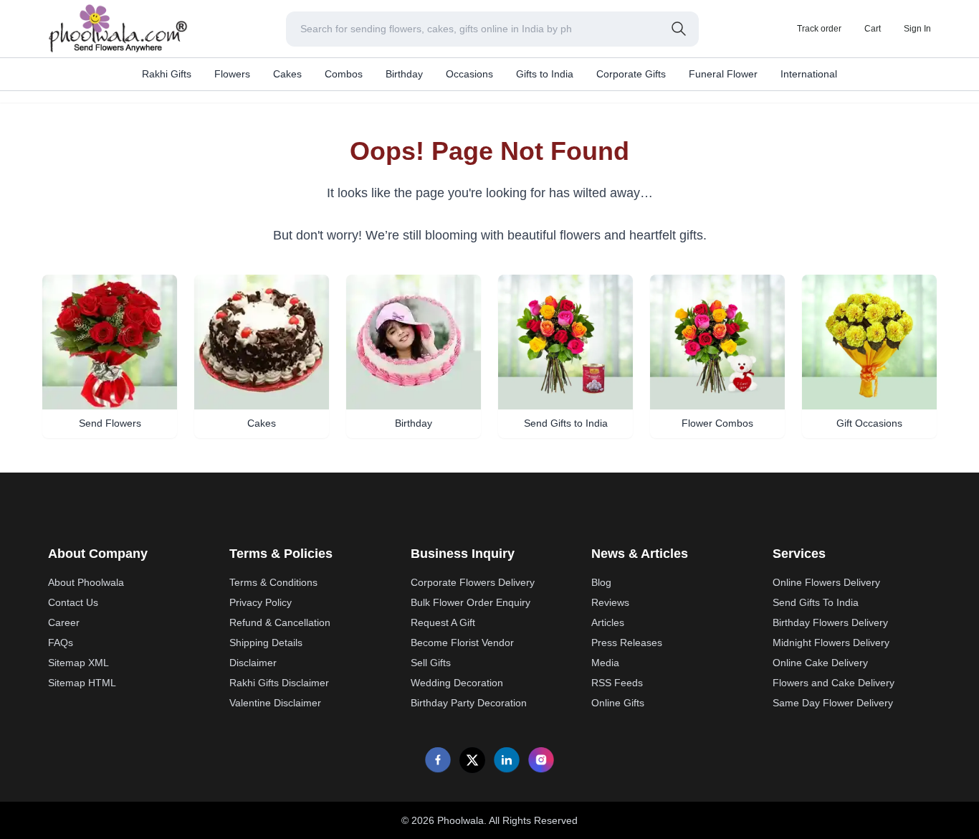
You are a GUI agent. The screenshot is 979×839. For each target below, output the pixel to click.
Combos (344, 74)
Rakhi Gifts (166, 74)
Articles (607, 622)
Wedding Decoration (457, 682)
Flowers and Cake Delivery (833, 682)
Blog (601, 582)
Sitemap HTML (82, 682)
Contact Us (73, 602)
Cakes (287, 74)
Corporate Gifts (631, 74)
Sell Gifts (431, 662)
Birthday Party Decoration (469, 702)
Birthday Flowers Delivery (830, 622)
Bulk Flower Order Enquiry (470, 602)
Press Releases (626, 642)
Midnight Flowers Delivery (831, 642)
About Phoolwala (86, 582)
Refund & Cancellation (279, 622)
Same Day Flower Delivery (833, 702)
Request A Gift (443, 622)
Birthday (404, 74)
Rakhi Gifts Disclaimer (279, 682)
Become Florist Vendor (462, 642)
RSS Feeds (617, 682)
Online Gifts (617, 702)
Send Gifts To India (816, 602)
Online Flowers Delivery (826, 582)
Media (605, 662)
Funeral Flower (723, 74)
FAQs (60, 642)
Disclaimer (253, 662)
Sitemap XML (78, 662)
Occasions (469, 74)
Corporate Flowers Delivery (473, 582)
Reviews (610, 602)
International (808, 74)
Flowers (232, 74)
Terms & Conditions (273, 582)
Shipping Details (265, 642)
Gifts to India (544, 74)
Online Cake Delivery (820, 662)
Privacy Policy (260, 602)
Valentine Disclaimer (275, 702)
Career (64, 622)
